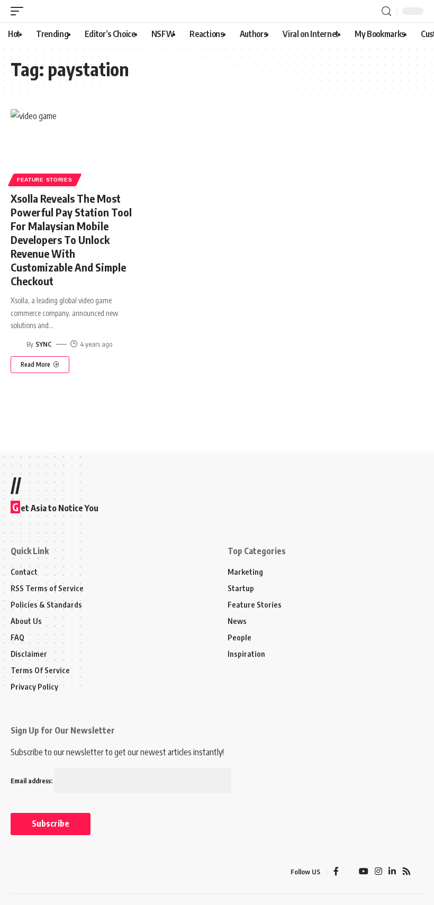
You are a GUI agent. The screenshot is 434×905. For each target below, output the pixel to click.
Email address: (32, 781)
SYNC (43, 344)
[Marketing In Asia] (34, 872)
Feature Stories (45, 180)
